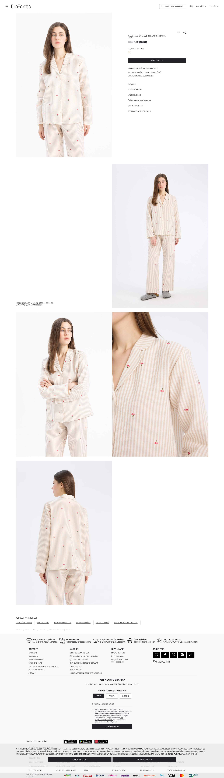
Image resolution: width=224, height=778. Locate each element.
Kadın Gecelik (43, 623)
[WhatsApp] (156, 655)
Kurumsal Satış (35, 663)
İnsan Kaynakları (36, 660)
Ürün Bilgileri (134, 95)
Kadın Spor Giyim (147, 770)
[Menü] (6, 6)
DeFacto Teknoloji (36, 670)
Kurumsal (33, 653)
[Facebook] (165, 655)
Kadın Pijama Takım (24, 623)
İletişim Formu (117, 656)
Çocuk (125, 696)
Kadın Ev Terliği (102, 623)
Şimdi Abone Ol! (112, 726)
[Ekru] (129, 52)
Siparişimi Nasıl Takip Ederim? (85, 656)
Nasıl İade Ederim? (80, 660)
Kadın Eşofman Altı (62, 623)
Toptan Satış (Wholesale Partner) (43, 666)
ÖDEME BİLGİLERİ (135, 106)
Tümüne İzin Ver (144, 760)
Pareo (86, 770)
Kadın (98, 696)
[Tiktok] (190, 655)
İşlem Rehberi (75, 666)
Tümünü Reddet (80, 760)
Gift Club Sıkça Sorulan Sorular (84, 663)
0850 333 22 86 (117, 662)
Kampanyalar (76, 670)
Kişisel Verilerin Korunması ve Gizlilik (86, 673)
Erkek (112, 696)
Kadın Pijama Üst (83, 623)
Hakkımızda (33, 656)
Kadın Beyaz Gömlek (176, 770)
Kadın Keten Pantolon (66, 770)
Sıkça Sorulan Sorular (80, 653)
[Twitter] (173, 655)
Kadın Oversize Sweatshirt (126, 623)
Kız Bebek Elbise (118, 770)
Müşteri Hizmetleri (119, 660)
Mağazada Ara (135, 90)
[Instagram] (182, 655)
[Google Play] (85, 741)
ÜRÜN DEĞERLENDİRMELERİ (140, 100)
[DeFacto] (21, 6)
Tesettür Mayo (35, 770)
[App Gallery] (101, 741)
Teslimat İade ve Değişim (140, 111)
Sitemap (32, 673)
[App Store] (70, 741)
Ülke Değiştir (163, 662)
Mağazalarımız (118, 653)
